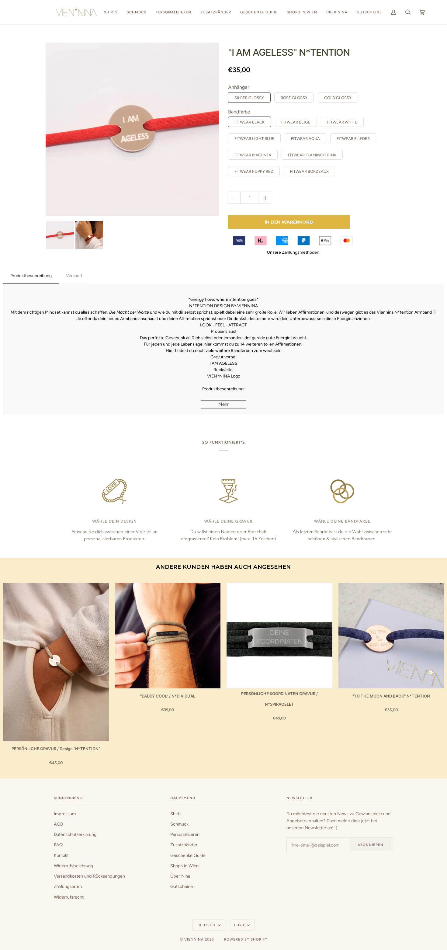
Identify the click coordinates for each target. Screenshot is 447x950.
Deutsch (207, 925)
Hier (170, 350)
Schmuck (179, 824)
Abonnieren (370, 845)
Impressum (65, 813)
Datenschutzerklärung (75, 834)
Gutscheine (181, 886)
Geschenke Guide (188, 855)
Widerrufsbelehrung (73, 865)
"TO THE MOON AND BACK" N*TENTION (391, 696)
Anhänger (238, 87)
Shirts (176, 813)
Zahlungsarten (68, 886)
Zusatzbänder (183, 844)
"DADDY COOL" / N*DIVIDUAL (167, 696)
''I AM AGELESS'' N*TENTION (289, 52)
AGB (58, 824)
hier (208, 344)
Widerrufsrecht (69, 897)
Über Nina (180, 876)
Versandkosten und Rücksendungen (89, 876)
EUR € (240, 925)
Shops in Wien (184, 865)
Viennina (194, 939)
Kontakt (61, 855)
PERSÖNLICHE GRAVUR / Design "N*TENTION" (56, 748)
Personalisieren (184, 834)
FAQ (58, 844)
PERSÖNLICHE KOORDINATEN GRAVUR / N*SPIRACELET (279, 699)
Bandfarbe (239, 112)
